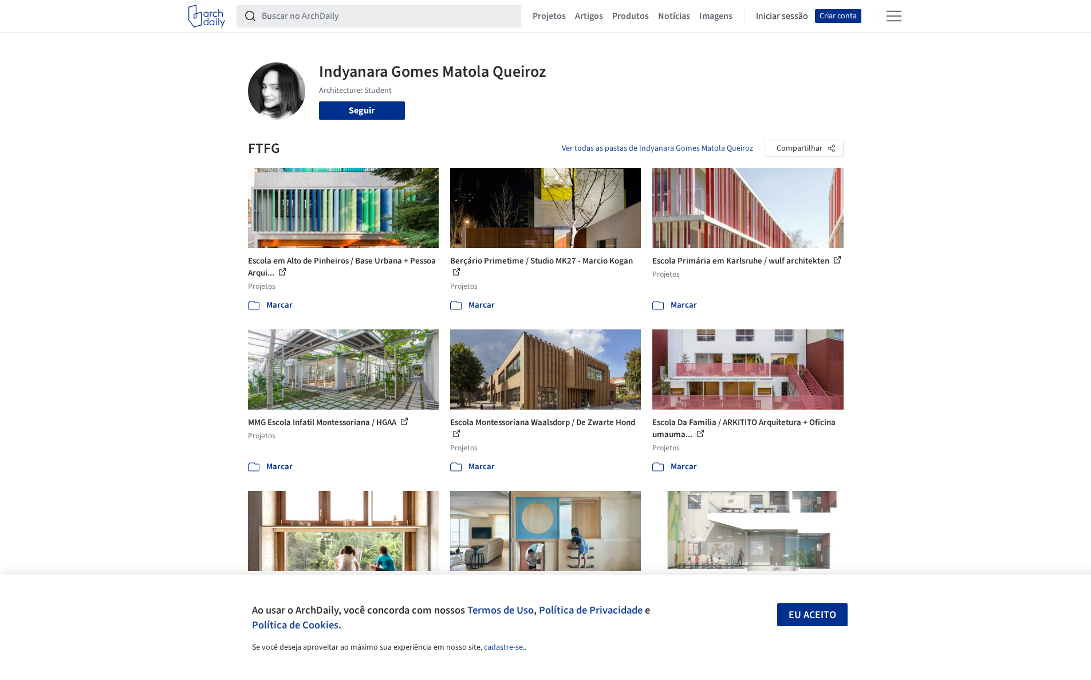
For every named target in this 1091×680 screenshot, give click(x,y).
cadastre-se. (504, 647)
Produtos (630, 16)
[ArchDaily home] (206, 16)
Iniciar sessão (782, 16)
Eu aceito (812, 615)
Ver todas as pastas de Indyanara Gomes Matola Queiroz (657, 148)
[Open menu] (894, 16)
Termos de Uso (500, 610)
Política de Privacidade (591, 610)
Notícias (674, 16)
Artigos (589, 16)
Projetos (549, 16)
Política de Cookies (295, 625)
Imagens (715, 16)
